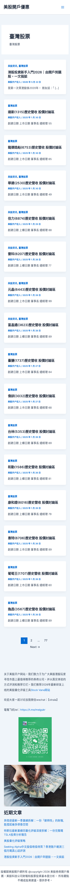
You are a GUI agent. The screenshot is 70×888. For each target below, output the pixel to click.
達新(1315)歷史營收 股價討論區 (31, 112)
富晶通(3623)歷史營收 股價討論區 (33, 325)
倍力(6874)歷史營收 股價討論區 (31, 218)
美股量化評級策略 (14, 840)
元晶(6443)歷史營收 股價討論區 (31, 289)
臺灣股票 (23, 66)
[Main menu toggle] (62, 7)
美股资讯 (12, 66)
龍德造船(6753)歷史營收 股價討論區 (35, 147)
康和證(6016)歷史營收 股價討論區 (33, 502)
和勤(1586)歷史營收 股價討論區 (31, 467)
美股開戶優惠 (16, 7)
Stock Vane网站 (40, 690)
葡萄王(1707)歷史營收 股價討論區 (33, 573)
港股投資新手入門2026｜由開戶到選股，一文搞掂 (34, 857)
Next (35, 647)
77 (45, 640)
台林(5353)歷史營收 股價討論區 (31, 432)
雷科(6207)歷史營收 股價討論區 (31, 254)
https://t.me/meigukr (32, 709)
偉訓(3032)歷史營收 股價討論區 (31, 396)
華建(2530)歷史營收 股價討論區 (31, 183)
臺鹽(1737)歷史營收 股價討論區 (31, 360)
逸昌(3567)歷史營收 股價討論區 (31, 609)
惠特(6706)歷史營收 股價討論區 (31, 538)
